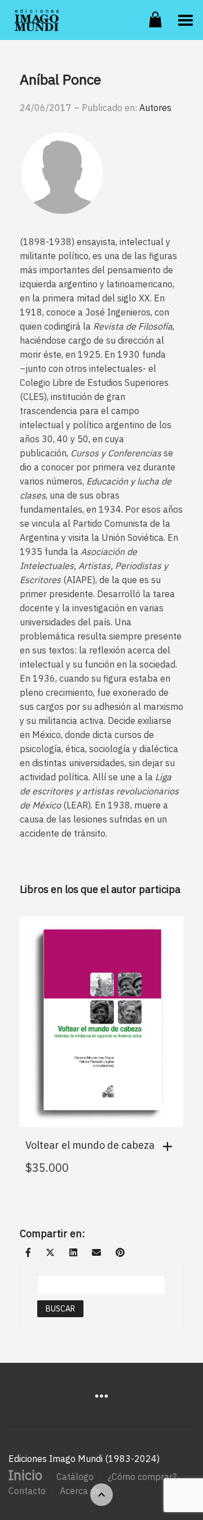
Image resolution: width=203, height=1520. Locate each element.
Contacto (27, 1490)
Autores (155, 107)
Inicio (25, 1475)
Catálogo (75, 1476)
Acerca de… (84, 1490)
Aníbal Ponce (60, 79)
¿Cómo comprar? (142, 1476)
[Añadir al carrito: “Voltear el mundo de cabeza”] (170, 1146)
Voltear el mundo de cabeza (90, 1145)
